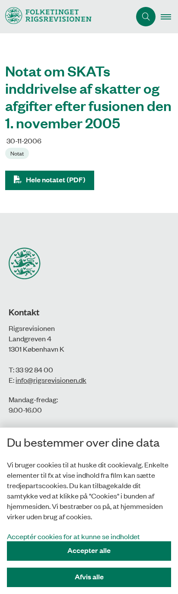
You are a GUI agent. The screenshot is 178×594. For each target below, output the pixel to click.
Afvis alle (89, 576)
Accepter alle (89, 550)
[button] (169, 16)
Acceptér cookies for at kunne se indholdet (73, 536)
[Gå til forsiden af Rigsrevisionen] (65, 16)
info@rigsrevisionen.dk (51, 379)
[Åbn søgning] (146, 16)
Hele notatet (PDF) (56, 179)
